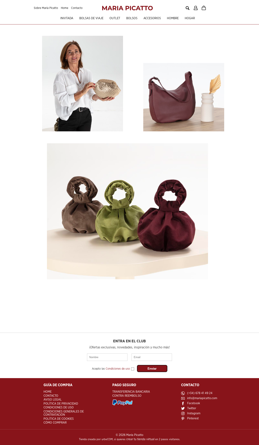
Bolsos (131, 18)
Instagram (193, 413)
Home (64, 8)
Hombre (173, 18)
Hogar (190, 18)
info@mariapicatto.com (202, 398)
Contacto (77, 8)
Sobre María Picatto (46, 8)
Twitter (191, 408)
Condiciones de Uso (59, 407)
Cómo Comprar (55, 422)
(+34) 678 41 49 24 (199, 393)
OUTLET (114, 18)
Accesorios (152, 18)
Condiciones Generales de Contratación (64, 413)
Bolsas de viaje (91, 18)
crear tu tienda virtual (140, 439)
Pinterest (193, 418)
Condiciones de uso (118, 368)
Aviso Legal (53, 399)
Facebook (193, 403)
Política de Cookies (59, 418)
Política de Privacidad (61, 403)
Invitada (66, 18)
